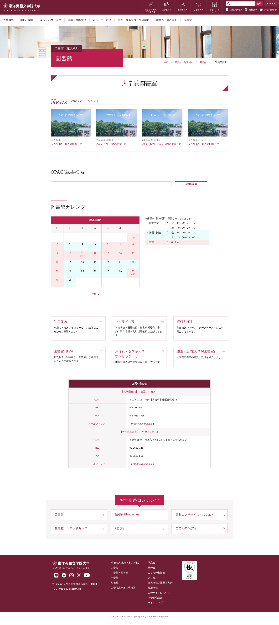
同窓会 (151, 562)
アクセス (153, 577)
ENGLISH (271, 3)
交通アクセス (236, 9)
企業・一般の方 (215, 11)
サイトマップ (155, 602)
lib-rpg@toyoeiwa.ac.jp (142, 463)
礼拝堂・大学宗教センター (72, 528)
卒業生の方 (199, 10)
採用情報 (153, 587)
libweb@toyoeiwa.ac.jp (142, 423)
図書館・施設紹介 (184, 62)
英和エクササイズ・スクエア (195, 514)
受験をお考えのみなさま (151, 11)
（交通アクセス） (148, 391)
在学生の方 (167, 10)
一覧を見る (92, 101)
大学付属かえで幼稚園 (123, 587)
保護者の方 (183, 10)
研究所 (119, 528)
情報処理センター (127, 514)
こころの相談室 (186, 528)
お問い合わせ (270, 9)
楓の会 (151, 567)
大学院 (114, 567)
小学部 (114, 577)
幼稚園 (114, 582)
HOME (164, 62)
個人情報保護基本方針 (160, 582)
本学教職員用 (155, 597)
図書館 (203, 62)
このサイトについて (159, 592)
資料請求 (253, 9)
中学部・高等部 (119, 572)
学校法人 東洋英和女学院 (125, 562)
